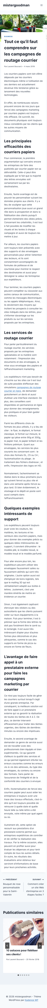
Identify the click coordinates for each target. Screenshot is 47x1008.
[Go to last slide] (7, 945)
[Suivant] (40, 945)
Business (8, 36)
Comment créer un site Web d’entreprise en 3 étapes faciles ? (35, 887)
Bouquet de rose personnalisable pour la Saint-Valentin (11, 887)
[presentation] (23, 931)
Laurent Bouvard (14, 66)
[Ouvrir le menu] (41, 5)
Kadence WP (31, 1000)
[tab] (18, 975)
